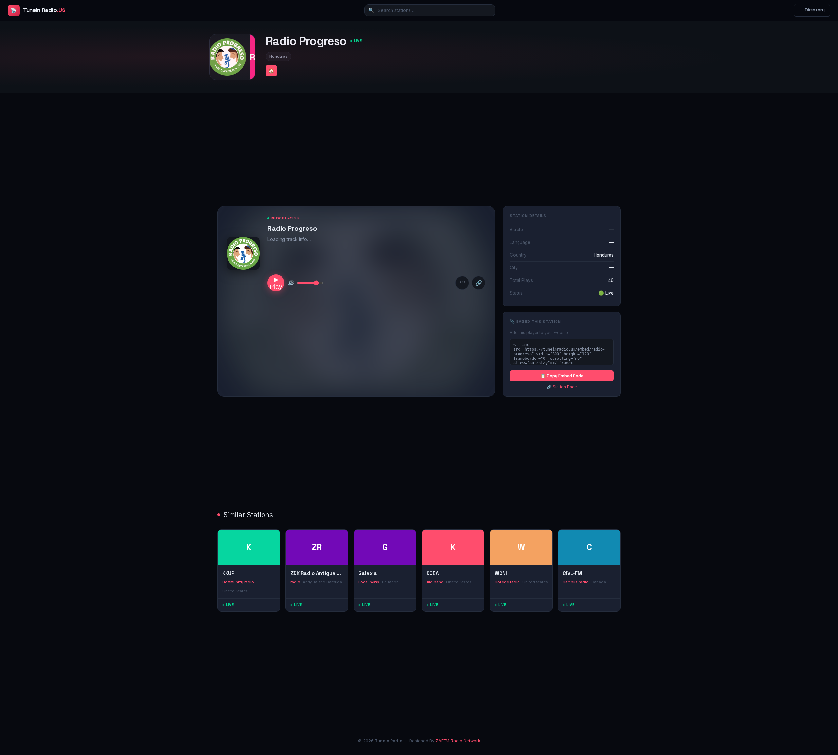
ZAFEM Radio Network (458, 740)
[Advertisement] (419, 144)
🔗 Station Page (562, 386)
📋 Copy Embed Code (561, 375)
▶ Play (276, 283)
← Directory (812, 10)
